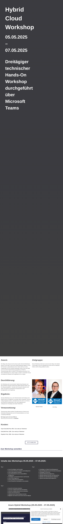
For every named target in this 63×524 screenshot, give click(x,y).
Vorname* (4, 521)
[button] (60, 509)
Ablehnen (45, 519)
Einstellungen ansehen (55, 519)
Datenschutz (44, 521)
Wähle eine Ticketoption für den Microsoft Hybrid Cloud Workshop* (14, 517)
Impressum (48, 521)
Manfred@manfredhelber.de (7, 418)
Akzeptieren (35, 519)
